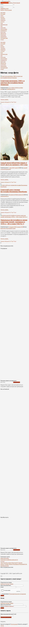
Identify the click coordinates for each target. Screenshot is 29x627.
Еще (2, 23)
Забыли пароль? (9, 606)
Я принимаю (14, 594)
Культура (3, 27)
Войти (2, 595)
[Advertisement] (14, 314)
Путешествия (4, 38)
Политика (3, 35)
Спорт (2, 39)
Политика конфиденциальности (9, 560)
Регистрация (14, 624)
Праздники (3, 36)
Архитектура (4, 24)
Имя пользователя (6, 585)
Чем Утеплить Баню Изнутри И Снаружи (11, 563)
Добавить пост (5, 3)
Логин (2, 607)
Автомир (3, 12)
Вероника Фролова (6, 228)
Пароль (7, 606)
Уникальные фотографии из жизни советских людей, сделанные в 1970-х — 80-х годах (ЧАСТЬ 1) (14, 222)
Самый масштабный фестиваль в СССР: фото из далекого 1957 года (14, 164)
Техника (3, 18)
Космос (2, 17)
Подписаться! (16, 382)
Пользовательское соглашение (17, 594)
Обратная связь (5, 558)
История (3, 14)
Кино (2, 15)
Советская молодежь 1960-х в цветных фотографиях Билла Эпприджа (13, 83)
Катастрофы (4, 29)
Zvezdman (3, 196)
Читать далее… (5, 99)
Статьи (2, 21)
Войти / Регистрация (14, 3)
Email (2, 587)
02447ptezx (9, 89)
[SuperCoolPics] (6, 1)
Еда (1, 26)
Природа (3, 20)
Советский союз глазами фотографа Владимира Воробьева (14, 191)
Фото (13, 89)
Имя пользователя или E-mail (8, 614)
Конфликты (4, 30)
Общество (3, 33)
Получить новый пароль (6, 617)
